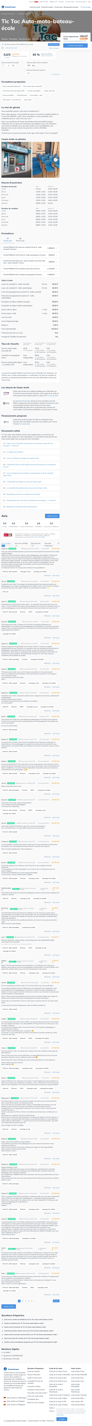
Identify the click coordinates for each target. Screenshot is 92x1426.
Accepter (62, 1419)
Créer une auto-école (35, 1396)
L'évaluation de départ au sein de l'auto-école (24, 482)
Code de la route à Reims (58, 1405)
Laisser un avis (52, 516)
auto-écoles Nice (77, 1378)
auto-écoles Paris (77, 1371)
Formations (13, 39)
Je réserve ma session (75, 45)
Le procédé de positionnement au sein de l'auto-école (27, 488)
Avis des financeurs (49, 543)
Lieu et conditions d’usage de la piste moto (23, 458)
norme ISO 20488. (39, 537)
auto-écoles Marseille (79, 1375)
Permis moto (58, 7)
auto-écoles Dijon (77, 1398)
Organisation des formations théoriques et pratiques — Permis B (31, 500)
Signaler (48, 575)
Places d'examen (33, 1375)
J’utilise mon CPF (44, 1)
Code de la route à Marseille (59, 1375)
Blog (89, 1)
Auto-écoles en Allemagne (17, 1398)
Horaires (4, 39)
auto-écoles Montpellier (75, 1385)
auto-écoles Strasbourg (75, 1391)
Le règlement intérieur (15, 452)
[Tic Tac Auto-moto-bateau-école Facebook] (2, 48)
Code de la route (35, 7)
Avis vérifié (13, 548)
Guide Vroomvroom (34, 1378)
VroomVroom (10, 7)
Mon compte (87, 7)
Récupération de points (71, 7)
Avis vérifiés (6, 543)
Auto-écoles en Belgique (16, 1405)
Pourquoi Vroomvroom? (36, 1390)
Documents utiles (38, 39)
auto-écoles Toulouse (79, 1395)
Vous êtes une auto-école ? (37, 1393)
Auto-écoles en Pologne (16, 1401)
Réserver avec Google (35, 1402)
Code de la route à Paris (58, 1371)
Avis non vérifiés (21, 543)
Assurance (61, 1)
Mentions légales (54, 48)
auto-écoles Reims (78, 1405)
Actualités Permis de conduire (35, 1382)
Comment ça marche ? (81, 1)
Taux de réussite (25, 39)
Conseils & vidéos (33, 1386)
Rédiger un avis (53, 1)
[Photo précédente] (55, 160)
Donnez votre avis (53, 44)
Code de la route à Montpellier (56, 1385)
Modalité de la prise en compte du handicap (23, 494)
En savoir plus (55, 74)
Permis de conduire (47, 7)
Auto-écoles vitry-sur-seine (24, 13)
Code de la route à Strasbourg (56, 1391)
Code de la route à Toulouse (59, 1395)
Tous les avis (36, 543)
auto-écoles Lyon (77, 1381)
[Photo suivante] (5, 160)
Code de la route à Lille (57, 1401)
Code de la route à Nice (58, 1378)
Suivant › (56, 1301)
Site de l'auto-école (11, 48)
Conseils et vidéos (69, 1)
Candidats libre (33, 1399)
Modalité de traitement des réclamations (22, 507)
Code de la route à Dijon (58, 1398)
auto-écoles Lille (77, 1401)
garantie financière (23, 401)
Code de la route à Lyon (58, 1381)
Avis (48, 39)
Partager (56, 575)
